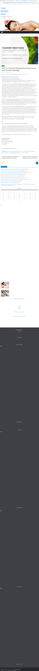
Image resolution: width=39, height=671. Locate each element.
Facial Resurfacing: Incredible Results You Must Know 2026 (11, 170)
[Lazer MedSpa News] (2, 32)
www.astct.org (25, 130)
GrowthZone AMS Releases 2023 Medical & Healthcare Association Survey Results (10, 157)
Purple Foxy (10, 72)
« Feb (19, 202)
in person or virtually (28, 117)
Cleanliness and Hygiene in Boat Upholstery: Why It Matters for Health (13, 179)
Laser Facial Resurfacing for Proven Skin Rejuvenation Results (11, 169)
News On (19, 331)
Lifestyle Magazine (24, 0)
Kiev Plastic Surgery (33, 0)
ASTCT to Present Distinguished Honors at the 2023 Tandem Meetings (21, 151)
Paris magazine (19, 337)
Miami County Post (19, 664)
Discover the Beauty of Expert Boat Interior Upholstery (10, 174)
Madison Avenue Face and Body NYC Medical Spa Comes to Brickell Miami (30, 157)
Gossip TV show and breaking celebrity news (19, 316)
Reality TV (18, 0)
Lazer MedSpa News (5, 11)
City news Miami (19, 586)
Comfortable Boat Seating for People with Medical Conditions (11, 177)
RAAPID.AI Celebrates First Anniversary (7, 182)
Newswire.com (16, 76)
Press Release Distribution (10, 0)
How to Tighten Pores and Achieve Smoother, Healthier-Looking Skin (12, 172)
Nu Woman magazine (19, 344)
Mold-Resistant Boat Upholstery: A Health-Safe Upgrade (10, 175)
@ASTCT (3, 132)
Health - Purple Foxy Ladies (6, 74)
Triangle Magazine (19, 507)
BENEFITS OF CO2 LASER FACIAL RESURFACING (9, 180)
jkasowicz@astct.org (22, 134)
